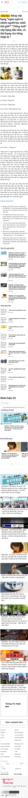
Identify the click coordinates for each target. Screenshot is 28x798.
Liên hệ (2, 737)
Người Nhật (4, 751)
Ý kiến (16, 751)
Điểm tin (17, 730)
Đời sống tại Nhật (19, 732)
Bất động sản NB (19, 744)
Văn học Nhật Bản (5, 746)
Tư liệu (2, 735)
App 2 (21, 763)
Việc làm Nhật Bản (19, 737)
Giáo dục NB (18, 746)
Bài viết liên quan (6, 438)
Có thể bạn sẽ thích (7, 410)
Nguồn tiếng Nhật (7, 201)
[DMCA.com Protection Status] (10, 792)
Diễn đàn (3, 732)
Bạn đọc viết (18, 754)
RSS (2, 795)
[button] (2, 2)
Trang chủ (3, 730)
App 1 (7, 763)
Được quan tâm (6, 305)
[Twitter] (23, 795)
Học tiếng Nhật (4, 749)
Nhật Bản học (18, 740)
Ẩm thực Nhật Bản (5, 744)
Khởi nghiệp (18, 756)
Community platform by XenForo (14, 786)
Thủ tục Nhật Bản (19, 735)
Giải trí (2, 754)
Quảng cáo (18, 768)
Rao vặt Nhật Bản (5, 756)
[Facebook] (20, 795)
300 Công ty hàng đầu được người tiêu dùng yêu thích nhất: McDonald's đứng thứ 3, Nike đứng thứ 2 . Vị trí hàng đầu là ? (15, 233)
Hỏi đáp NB (17, 749)
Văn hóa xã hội (4, 11)
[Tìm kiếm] (19, 2)
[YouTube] (26, 795)
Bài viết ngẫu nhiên (7, 248)
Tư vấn (3, 768)
